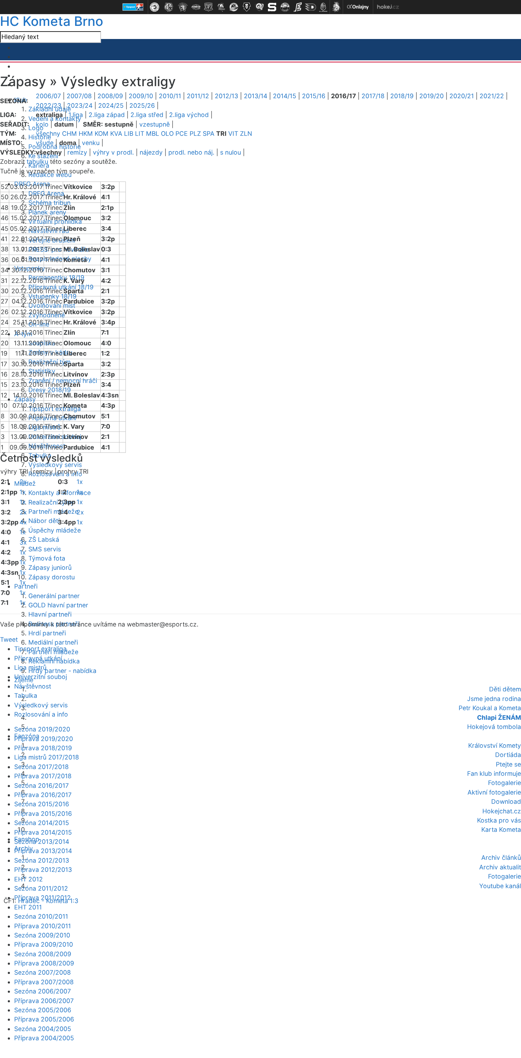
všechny (48, 133)
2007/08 (79, 96)
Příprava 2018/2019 (43, 748)
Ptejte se (508, 764)
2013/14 (255, 96)
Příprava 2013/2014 (43, 850)
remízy (77, 152)
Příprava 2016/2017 (43, 794)
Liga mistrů (30, 667)
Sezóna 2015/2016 (41, 804)
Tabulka (25, 695)
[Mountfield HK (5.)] (208, 7)
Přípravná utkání (38, 658)
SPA (208, 133)
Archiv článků (501, 857)
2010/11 (170, 96)
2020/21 (461, 96)
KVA (116, 133)
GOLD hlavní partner (58, 605)
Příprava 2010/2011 (42, 926)
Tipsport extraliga (40, 648)
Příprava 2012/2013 (43, 869)
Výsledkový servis (55, 464)
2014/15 (284, 96)
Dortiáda (508, 754)
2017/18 (373, 96)
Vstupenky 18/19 (52, 296)
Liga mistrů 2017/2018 (46, 757)
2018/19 (402, 96)
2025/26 (142, 105)
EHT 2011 (28, 907)
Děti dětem (505, 689)
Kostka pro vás (499, 820)
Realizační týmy (51, 502)
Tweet (9, 639)
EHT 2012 (28, 879)
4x (23, 522)
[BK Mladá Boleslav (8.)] (246, 7)
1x (22, 492)
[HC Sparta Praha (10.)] (272, 7)
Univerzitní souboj (40, 676)
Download (506, 801)
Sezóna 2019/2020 (42, 729)
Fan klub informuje (494, 773)
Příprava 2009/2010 (43, 944)
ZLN (246, 133)
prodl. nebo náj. (191, 152)
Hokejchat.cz (501, 811)
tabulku (37, 161)
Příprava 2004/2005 (44, 1038)
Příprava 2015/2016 (43, 813)
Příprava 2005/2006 (44, 1019)
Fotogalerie (504, 782)
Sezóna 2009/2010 (42, 935)
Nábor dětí (44, 520)
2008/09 (110, 96)
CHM (69, 133)
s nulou (230, 152)
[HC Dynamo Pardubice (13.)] (310, 7)
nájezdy (151, 152)
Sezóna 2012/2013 (41, 860)
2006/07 (48, 96)
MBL (152, 133)
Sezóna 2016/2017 (41, 785)
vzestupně (154, 124)
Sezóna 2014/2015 (41, 822)
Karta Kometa (501, 829)
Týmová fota (46, 558)
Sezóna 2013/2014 (41, 841)
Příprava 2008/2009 (44, 963)
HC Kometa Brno (51, 21)
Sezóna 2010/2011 (41, 916)
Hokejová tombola (494, 726)
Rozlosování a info (41, 714)
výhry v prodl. (113, 152)
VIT (233, 133)
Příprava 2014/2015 (43, 832)
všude (45, 142)
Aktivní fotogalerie (494, 792)
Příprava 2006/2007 (44, 1000)
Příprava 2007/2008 (44, 982)
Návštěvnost (32, 686)
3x (23, 542)
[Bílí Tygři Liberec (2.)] (169, 7)
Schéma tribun (49, 202)
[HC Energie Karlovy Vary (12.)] (297, 7)
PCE (181, 133)
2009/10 (141, 96)
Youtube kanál (500, 886)
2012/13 (226, 96)
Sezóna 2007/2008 (42, 972)
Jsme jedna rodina (494, 698)
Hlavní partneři (50, 614)
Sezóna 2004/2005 (42, 1028)
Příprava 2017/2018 (43, 776)
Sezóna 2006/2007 (42, 991)
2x (23, 481)
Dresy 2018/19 (49, 390)
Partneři (26, 586)
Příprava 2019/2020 (43, 738)
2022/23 (48, 105)
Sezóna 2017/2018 (41, 766)
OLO (167, 133)
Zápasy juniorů (50, 567)
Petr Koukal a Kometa (490, 708)
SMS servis (44, 549)
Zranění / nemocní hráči (62, 380)
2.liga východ (189, 114)
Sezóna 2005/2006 (42, 1010)
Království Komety (494, 745)
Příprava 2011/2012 (42, 897)
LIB (128, 133)
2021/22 (492, 96)
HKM (86, 133)
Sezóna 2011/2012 (41, 888)
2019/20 (431, 96)
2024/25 (111, 105)
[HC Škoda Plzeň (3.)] (183, 7)
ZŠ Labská (43, 539)
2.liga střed (146, 114)
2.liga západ (107, 114)
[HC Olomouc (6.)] (221, 7)
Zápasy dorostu (51, 577)
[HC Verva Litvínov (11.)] (285, 7)
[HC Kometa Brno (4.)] (195, 7)
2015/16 (313, 96)
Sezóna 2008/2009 (42, 954)
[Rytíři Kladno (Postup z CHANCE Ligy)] (323, 7)
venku (91, 142)
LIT (139, 133)
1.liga (75, 114)
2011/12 (198, 96)
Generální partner (54, 596)
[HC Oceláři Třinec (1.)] (154, 7)
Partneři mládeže (53, 511)
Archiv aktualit (500, 867)
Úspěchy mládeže (54, 530)
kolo (42, 124)
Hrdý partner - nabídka (62, 670)
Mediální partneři (53, 642)
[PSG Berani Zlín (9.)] (259, 7)
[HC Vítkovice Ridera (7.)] (234, 7)
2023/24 (80, 105)
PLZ (195, 133)
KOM (101, 133)
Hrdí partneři (47, 633)
